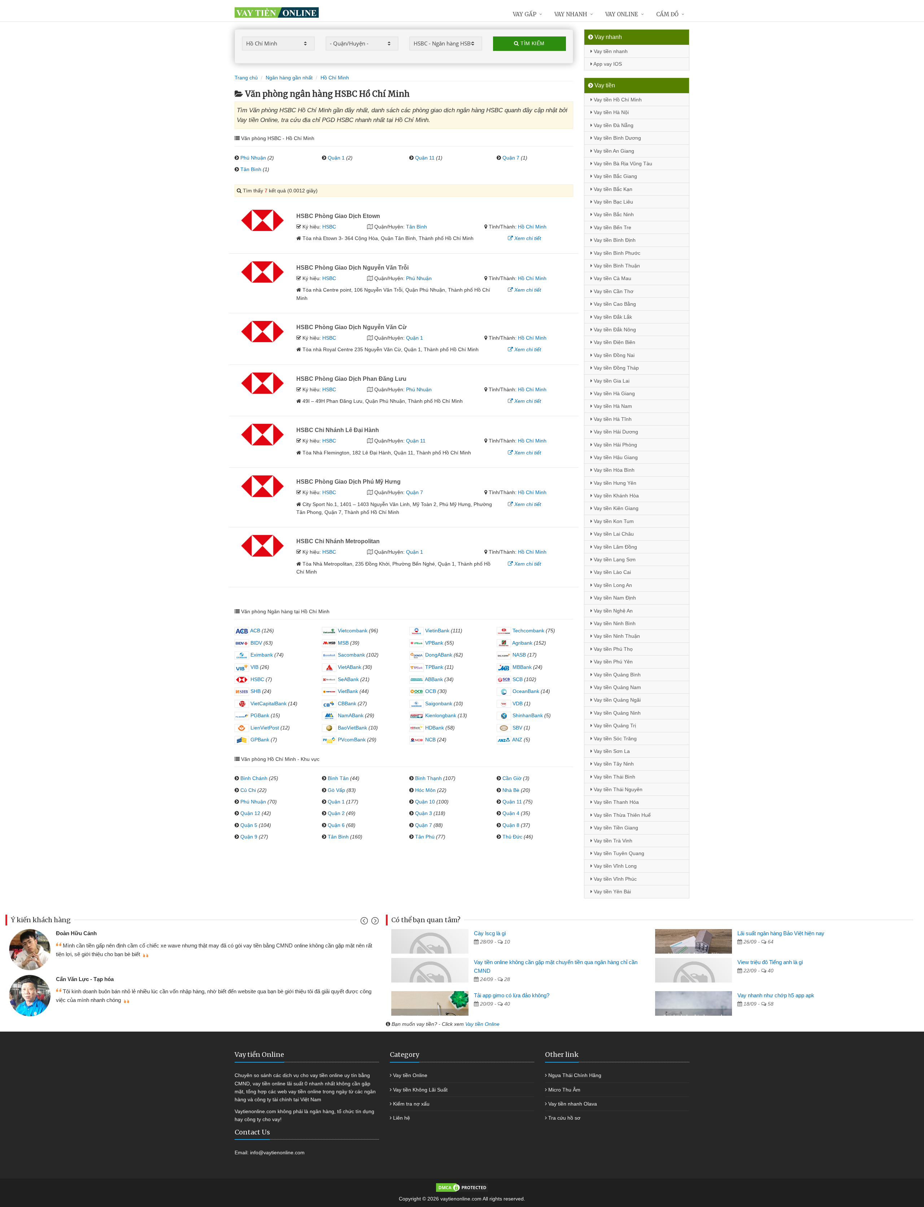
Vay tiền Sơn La (611, 751)
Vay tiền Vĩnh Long (614, 866)
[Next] (374, 922)
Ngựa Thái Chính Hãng (574, 1075)
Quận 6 (336, 825)
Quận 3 (423, 813)
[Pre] (365, 922)
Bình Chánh (253, 778)
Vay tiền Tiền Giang (615, 828)
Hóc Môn (425, 790)
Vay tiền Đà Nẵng (612, 125)
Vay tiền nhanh (610, 51)
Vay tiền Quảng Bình (616, 674)
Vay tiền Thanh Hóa (615, 802)
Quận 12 (250, 813)
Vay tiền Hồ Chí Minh (617, 100)
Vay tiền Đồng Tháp (615, 368)
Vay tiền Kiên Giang (615, 508)
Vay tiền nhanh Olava (572, 1104)
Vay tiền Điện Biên (613, 342)
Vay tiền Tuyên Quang (618, 853)
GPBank (259, 739)
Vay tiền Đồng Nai (613, 355)
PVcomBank (351, 739)
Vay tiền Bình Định (614, 240)
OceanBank (525, 691)
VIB (253, 667)
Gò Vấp (336, 790)
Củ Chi (248, 790)
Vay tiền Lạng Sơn (614, 559)
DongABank (438, 655)
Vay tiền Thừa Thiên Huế (621, 815)
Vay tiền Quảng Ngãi (616, 700)
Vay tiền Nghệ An (612, 611)
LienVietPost (264, 728)
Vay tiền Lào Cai (611, 572)
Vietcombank (351, 630)
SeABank (347, 679)
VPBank (433, 643)
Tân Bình (250, 169)
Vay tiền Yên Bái (611, 891)
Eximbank (261, 655)
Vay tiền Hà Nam (612, 406)
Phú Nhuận (253, 158)
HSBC (329, 227)
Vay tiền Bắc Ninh (613, 214)
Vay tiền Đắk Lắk (612, 317)
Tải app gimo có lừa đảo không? (511, 995)
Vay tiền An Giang (613, 151)
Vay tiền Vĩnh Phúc (614, 879)
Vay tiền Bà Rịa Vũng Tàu (622, 163)
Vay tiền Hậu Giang (615, 457)
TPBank (433, 667)
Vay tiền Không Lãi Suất (420, 1090)
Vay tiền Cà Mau (611, 278)
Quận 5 (248, 825)
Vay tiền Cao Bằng (614, 304)
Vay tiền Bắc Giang (614, 176)
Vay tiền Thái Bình (613, 777)
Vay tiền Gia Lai (610, 381)
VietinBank (436, 630)
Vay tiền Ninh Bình (614, 623)
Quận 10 (425, 802)
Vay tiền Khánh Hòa (615, 495)
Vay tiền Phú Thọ (612, 649)
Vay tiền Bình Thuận (616, 266)
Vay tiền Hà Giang (613, 393)
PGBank (259, 715)
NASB (518, 655)
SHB (255, 691)
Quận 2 (336, 813)
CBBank (346, 703)
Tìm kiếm (532, 43)
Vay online (621, 14)
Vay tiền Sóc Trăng (614, 738)
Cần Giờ (512, 778)
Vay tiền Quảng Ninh (616, 713)
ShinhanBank (527, 715)
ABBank (433, 679)
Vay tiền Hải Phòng (614, 445)
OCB (430, 691)
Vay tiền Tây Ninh (613, 764)
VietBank (347, 691)
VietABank (348, 667)
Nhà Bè (510, 790)
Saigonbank (438, 703)
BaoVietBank (351, 728)
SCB (517, 679)
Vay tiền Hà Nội (610, 112)
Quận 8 (510, 825)
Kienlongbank (440, 715)
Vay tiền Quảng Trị (614, 725)
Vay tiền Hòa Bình (613, 470)
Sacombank (350, 655)
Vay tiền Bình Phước (616, 253)
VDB (517, 703)
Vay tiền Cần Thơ (612, 291)
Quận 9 (248, 837)
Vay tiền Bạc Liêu (612, 202)
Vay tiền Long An (612, 585)
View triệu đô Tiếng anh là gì (770, 962)
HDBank (434, 728)
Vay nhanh (570, 14)
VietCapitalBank (268, 703)
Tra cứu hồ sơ (564, 1118)
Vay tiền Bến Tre (611, 227)
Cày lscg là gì (490, 933)
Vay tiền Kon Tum (613, 521)
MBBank (521, 667)
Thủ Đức (512, 837)
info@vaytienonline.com (277, 1152)
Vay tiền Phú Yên (612, 661)
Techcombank (527, 630)
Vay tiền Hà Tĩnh (612, 419)
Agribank (521, 643)
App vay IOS (607, 64)
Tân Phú (425, 837)
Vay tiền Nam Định (614, 598)
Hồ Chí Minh (532, 227)
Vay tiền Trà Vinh (612, 841)
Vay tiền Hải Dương (615, 432)
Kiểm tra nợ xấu (411, 1104)
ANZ (516, 739)
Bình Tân (338, 778)
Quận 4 (510, 813)
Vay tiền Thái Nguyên (617, 789)
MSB (342, 643)
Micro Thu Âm (564, 1090)
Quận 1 (336, 158)
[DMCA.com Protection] (462, 1187)
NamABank (349, 715)
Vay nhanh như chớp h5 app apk (775, 995)
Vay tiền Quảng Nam (616, 687)
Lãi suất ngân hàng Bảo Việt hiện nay (780, 933)
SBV (516, 728)
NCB (430, 739)
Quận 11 (425, 158)
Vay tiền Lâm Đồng (614, 547)
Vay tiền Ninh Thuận (616, 636)
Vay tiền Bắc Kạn (612, 189)
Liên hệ (401, 1118)
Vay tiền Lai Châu (613, 534)
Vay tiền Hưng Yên (614, 483)
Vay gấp (524, 14)
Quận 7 (510, 158)
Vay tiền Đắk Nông (614, 329)
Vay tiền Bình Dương (616, 138)
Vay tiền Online (482, 1024)
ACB (254, 630)
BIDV (255, 643)
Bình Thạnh (428, 778)
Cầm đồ (667, 14)
